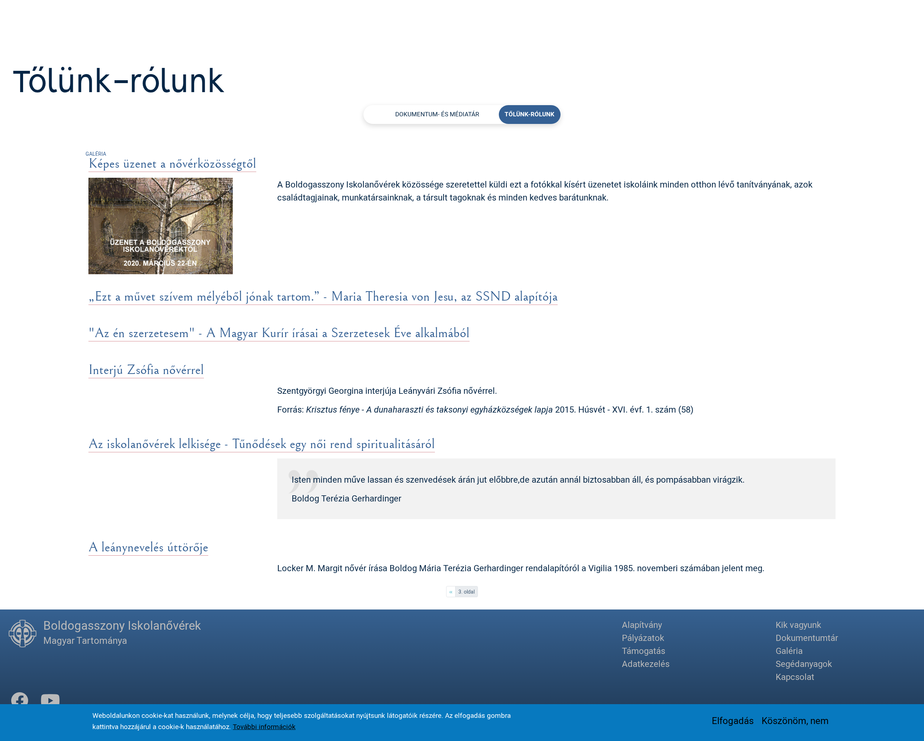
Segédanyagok (804, 663)
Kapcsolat (795, 676)
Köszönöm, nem (795, 720)
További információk (264, 726)
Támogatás (643, 650)
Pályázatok (643, 637)
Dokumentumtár (807, 637)
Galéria (789, 650)
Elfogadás (733, 720)
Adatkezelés (646, 663)
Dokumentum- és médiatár (437, 114)
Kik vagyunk (798, 624)
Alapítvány (642, 624)
